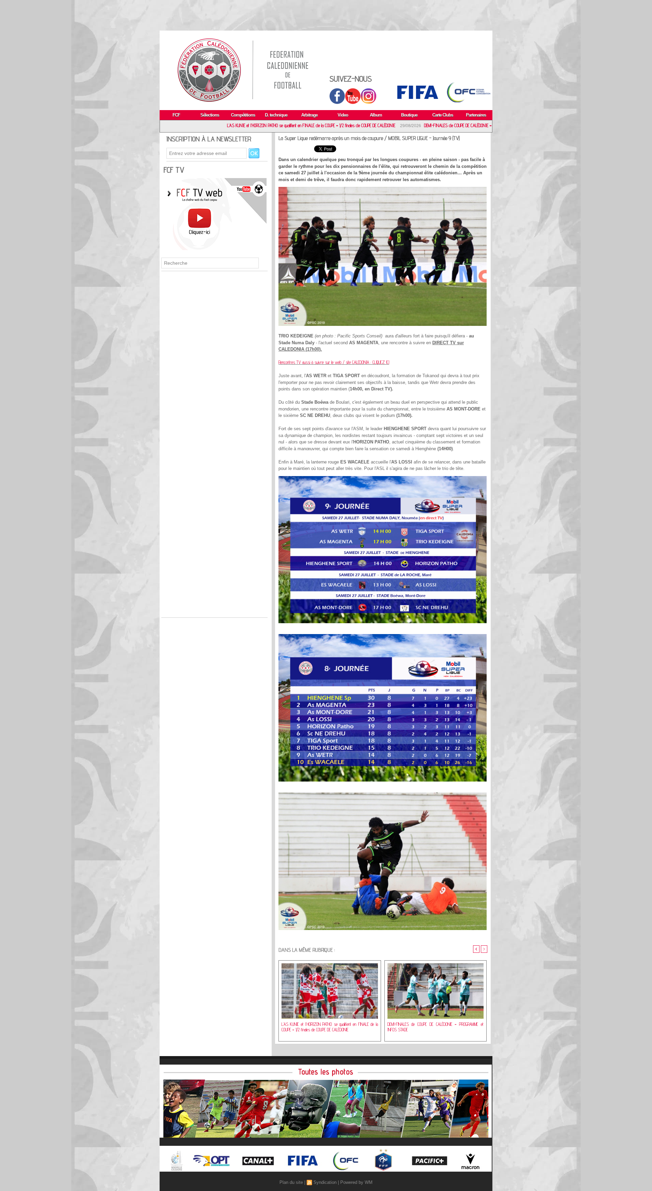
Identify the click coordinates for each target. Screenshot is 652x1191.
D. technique (276, 115)
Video (343, 115)
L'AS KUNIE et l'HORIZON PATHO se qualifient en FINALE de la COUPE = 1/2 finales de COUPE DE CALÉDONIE (236, 125)
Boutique (409, 115)
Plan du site (291, 1182)
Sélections (209, 115)
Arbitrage (309, 115)
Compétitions (243, 115)
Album (376, 115)
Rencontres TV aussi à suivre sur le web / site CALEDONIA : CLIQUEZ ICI (333, 362)
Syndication (325, 1182)
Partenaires (476, 115)
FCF (176, 115)
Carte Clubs (442, 115)
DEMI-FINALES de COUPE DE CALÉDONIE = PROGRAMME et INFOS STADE (407, 125)
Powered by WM (356, 1182)
